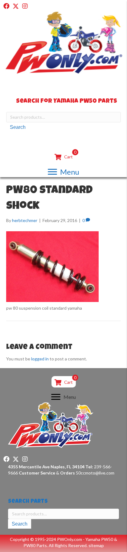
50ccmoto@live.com (95, 472)
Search (18, 127)
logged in (40, 358)
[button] (6, 6)
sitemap (96, 545)
